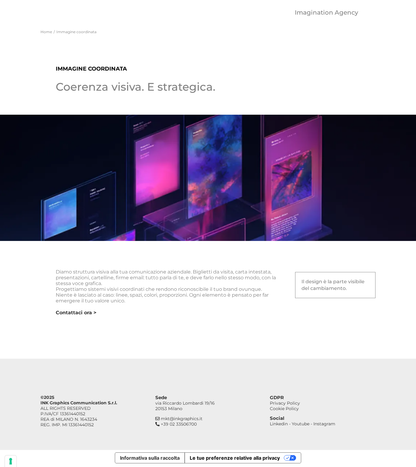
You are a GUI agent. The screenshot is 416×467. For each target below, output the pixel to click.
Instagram (324, 424)
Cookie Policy (284, 408)
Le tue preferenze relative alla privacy (235, 458)
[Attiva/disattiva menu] (370, 12)
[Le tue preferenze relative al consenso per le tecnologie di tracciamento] (10, 461)
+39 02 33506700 (178, 424)
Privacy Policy (285, 403)
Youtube (300, 424)
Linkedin (279, 424)
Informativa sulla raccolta (150, 458)
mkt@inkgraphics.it (181, 418)
